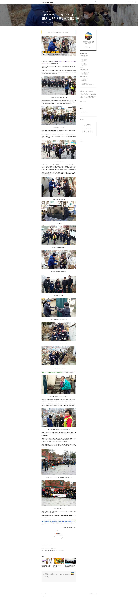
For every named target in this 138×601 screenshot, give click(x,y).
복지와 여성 (84, 60)
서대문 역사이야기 (85, 74)
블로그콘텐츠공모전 (85, 83)
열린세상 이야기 (85, 70)
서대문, (93, 97)
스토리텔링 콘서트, (83, 94)
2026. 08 (88, 124)
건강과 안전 (84, 64)
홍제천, (90, 97)
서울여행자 (91, 583)
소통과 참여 (84, 65)
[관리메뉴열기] (136, 2)
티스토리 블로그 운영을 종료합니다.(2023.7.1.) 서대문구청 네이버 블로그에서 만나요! (57, 574)
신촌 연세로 (84, 79)
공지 (81, 67)
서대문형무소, (87, 97)
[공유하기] (44, 545)
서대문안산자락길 (85, 78)
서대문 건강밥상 (85, 73)
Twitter (86, 111)
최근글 (81, 101)
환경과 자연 (84, 58)
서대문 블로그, (82, 93)
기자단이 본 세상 (85, 72)
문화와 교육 (84, 56)
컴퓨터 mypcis (92, 581)
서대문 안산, (88, 94)
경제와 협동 (84, 59)
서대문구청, (82, 91)
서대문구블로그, (93, 96)
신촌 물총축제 (84, 80)
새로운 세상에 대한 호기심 (93, 591)
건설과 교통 (84, 61)
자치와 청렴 (84, 63)
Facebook (82, 111)
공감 (90, 580)
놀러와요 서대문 (83, 76)
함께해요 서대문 (84, 69)
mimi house (91, 588)
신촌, (90, 96)
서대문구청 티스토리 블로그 (47, 2)
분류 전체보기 (83, 53)
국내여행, (87, 96)
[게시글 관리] (46, 545)
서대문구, (81, 96)
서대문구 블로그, (87, 93)
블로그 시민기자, (92, 93)
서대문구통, (92, 94)
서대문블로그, (86, 91)
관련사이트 (91, 593)
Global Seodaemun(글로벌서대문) (87, 84)
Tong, (84, 96)
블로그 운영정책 (44, 593)
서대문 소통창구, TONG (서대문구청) (92, 577)
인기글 (85, 101)
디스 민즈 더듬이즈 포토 (93, 586)
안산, (95, 94)
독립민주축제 (84, 81)
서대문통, (81, 97)
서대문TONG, (91, 91)
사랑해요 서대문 (84, 55)
